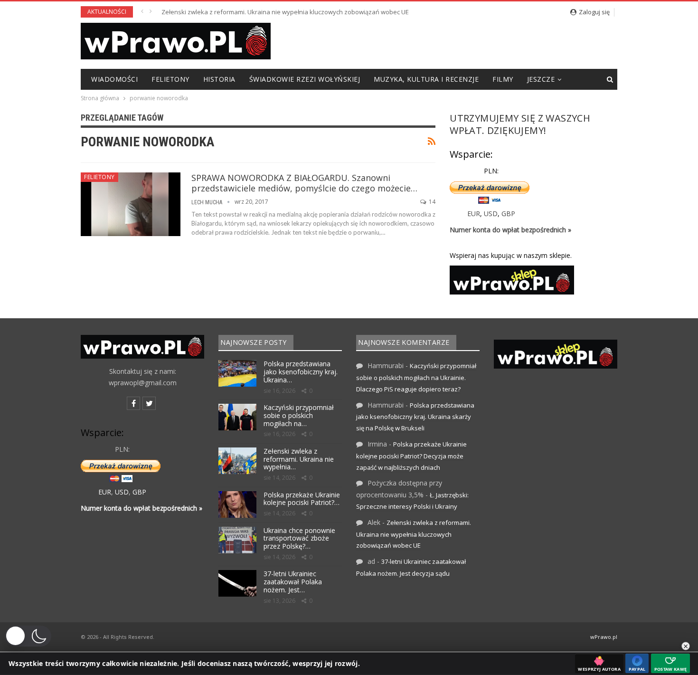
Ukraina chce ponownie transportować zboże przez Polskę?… (299, 538)
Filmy (502, 79)
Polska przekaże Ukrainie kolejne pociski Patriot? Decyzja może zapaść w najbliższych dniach (411, 456)
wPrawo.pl (603, 636)
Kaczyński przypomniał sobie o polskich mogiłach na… (299, 415)
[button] (28, 636)
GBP (508, 213)
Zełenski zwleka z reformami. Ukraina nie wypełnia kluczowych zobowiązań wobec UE (285, 12)
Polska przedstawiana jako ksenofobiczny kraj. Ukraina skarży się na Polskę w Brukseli (415, 417)
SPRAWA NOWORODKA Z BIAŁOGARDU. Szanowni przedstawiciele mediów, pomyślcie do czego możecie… (304, 183)
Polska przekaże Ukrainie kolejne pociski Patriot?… (302, 498)
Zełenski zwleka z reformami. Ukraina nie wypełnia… (299, 459)
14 (431, 202)
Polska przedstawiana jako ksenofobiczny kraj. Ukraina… (301, 371)
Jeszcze (541, 79)
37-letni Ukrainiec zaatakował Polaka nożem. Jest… (293, 581)
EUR (473, 213)
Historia (219, 79)
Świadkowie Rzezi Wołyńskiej (304, 79)
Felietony (170, 79)
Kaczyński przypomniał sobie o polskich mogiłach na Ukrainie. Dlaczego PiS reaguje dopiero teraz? (416, 377)
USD (491, 213)
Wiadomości (114, 79)
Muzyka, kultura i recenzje (426, 79)
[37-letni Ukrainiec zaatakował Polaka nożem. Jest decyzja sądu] (237, 583)
